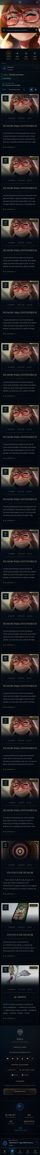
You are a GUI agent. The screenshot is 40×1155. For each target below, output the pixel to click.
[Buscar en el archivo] (4, 30)
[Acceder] (37, 2)
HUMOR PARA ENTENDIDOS (20, 126)
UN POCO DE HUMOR (20, 873)
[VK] (27, 1059)
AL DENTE (20, 997)
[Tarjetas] (31, 89)
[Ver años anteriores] (2, 55)
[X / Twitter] (32, 1059)
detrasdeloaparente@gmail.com (20, 1052)
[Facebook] (22, 1059)
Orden (4, 89)
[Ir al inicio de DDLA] (20, 2)
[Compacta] (36, 89)
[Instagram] (17, 1059)
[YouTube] (8, 1059)
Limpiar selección (7, 78)
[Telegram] (13, 1059)
